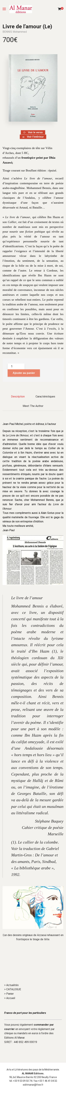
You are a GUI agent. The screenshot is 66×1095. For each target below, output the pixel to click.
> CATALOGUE (12, 989)
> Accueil (9, 998)
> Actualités (11, 985)
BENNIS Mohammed (15, 31)
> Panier (9, 993)
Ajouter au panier (24, 373)
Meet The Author (33, 406)
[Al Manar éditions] (20, 9)
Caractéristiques (45, 396)
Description (18, 396)
